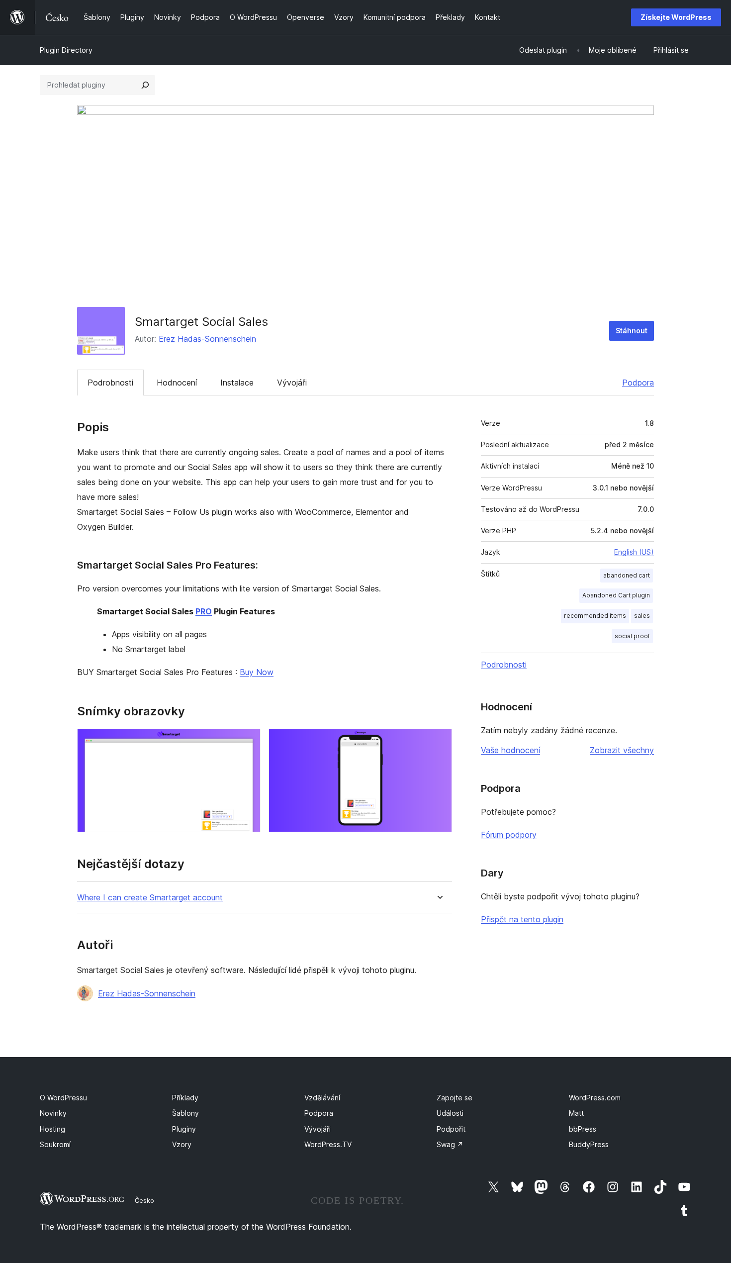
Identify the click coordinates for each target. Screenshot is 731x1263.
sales (642, 615)
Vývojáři (292, 383)
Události (450, 1113)
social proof (632, 636)
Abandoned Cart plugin (616, 595)
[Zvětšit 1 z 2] (247, 742)
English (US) (634, 552)
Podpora (638, 383)
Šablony (185, 1113)
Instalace (237, 383)
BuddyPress (589, 1144)
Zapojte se (454, 1097)
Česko (144, 1200)
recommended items (595, 615)
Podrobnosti (110, 383)
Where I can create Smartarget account (150, 897)
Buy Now (257, 672)
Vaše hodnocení (510, 750)
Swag (450, 1144)
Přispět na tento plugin (522, 919)
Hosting (52, 1129)
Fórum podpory (509, 835)
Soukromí (55, 1144)
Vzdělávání (322, 1097)
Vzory (181, 1144)
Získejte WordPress (676, 17)
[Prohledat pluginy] (145, 85)
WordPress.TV (328, 1144)
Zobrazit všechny (622, 750)
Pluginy (184, 1129)
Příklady (185, 1097)
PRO (203, 611)
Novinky (53, 1113)
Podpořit (451, 1129)
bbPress (582, 1129)
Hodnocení (177, 383)
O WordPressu (63, 1097)
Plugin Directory (66, 50)
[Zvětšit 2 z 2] (439, 742)
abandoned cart (626, 575)
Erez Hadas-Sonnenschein (207, 339)
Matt (576, 1113)
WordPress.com (595, 1097)
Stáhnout (631, 330)
